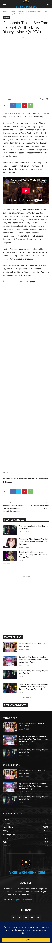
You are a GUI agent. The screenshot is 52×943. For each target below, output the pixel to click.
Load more (25, 697)
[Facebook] (13, 105)
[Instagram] (32, 917)
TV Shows (12, 12)
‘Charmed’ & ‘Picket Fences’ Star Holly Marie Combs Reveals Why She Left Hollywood (33, 541)
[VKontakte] (38, 917)
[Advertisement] (26, 65)
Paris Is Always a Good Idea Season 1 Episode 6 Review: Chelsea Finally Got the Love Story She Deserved (33, 686)
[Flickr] (25, 917)
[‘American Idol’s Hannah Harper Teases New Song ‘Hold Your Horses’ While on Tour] (10, 556)
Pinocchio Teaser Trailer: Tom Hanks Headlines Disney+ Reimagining (13, 508)
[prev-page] (4, 565)
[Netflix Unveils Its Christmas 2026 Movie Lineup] (10, 647)
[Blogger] (13, 917)
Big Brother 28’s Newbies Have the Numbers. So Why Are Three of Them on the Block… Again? (33, 659)
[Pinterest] (24, 105)
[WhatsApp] (30, 105)
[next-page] (8, 565)
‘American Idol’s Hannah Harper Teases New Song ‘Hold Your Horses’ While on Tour (33, 554)
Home (5, 12)
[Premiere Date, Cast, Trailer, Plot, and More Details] (10, 530)
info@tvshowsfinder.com (22, 900)
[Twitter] (18, 105)
